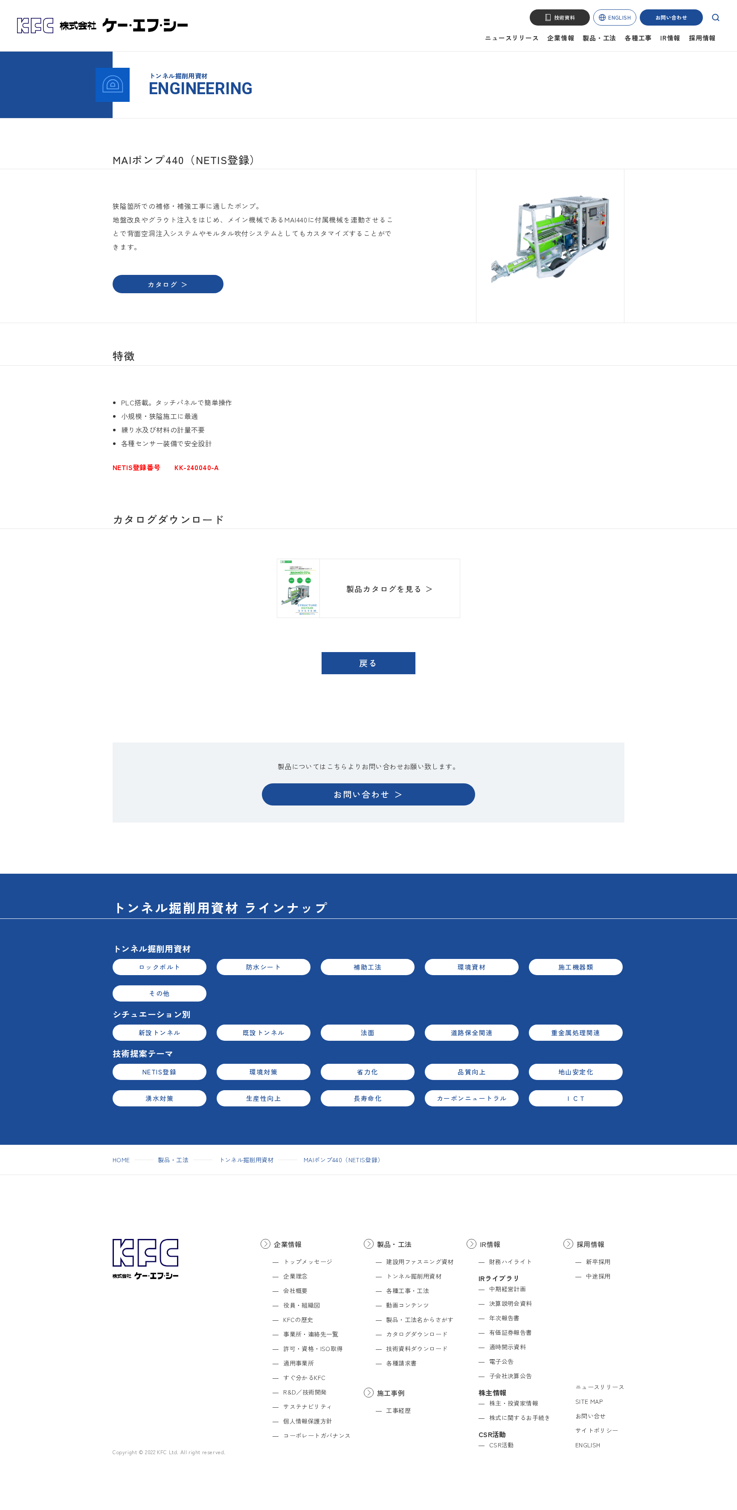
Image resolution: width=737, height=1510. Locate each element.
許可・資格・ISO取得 (312, 1348)
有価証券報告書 (510, 1332)
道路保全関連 (472, 1032)
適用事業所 (298, 1363)
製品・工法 (599, 38)
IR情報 (670, 38)
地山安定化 (576, 1071)
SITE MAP (589, 1401)
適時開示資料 (507, 1347)
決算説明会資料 (510, 1303)
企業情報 (560, 38)
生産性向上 (263, 1098)
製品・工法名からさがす (419, 1319)
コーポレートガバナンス (317, 1435)
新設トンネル (160, 1032)
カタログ (162, 284)
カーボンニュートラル (472, 1098)
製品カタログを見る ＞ (390, 588)
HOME (121, 1159)
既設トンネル (264, 1032)
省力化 (367, 1071)
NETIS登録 (159, 1071)
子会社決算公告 (510, 1375)
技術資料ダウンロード (416, 1348)
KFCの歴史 (298, 1319)
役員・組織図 (301, 1305)
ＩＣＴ (575, 1098)
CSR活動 (501, 1445)
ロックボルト (160, 966)
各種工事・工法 (407, 1290)
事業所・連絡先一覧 (311, 1334)
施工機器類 (576, 966)
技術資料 (564, 17)
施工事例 (391, 1393)
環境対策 (264, 1071)
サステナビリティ (307, 1406)
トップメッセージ (307, 1261)
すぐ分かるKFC (304, 1377)
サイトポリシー (596, 1430)
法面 (368, 1032)
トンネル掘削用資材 (246, 1159)
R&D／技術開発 (305, 1392)
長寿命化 (368, 1098)
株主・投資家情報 (513, 1403)
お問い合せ (590, 1416)
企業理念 (295, 1276)
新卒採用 (598, 1261)
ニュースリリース (512, 38)
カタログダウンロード (416, 1334)
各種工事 (638, 38)
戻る (368, 663)
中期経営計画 (507, 1289)
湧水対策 (159, 1098)
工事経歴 (398, 1410)
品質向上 (472, 1071)
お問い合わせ (671, 17)
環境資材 (472, 966)
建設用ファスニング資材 (419, 1261)
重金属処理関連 (576, 1032)
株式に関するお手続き (520, 1417)
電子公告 (501, 1361)
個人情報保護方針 (307, 1421)
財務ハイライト (510, 1261)
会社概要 (295, 1290)
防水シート (263, 966)
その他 (159, 993)
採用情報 (702, 38)
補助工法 (368, 966)
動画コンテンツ (407, 1305)
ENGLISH (619, 17)
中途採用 (598, 1276)
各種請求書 (401, 1363)
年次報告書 (504, 1318)
